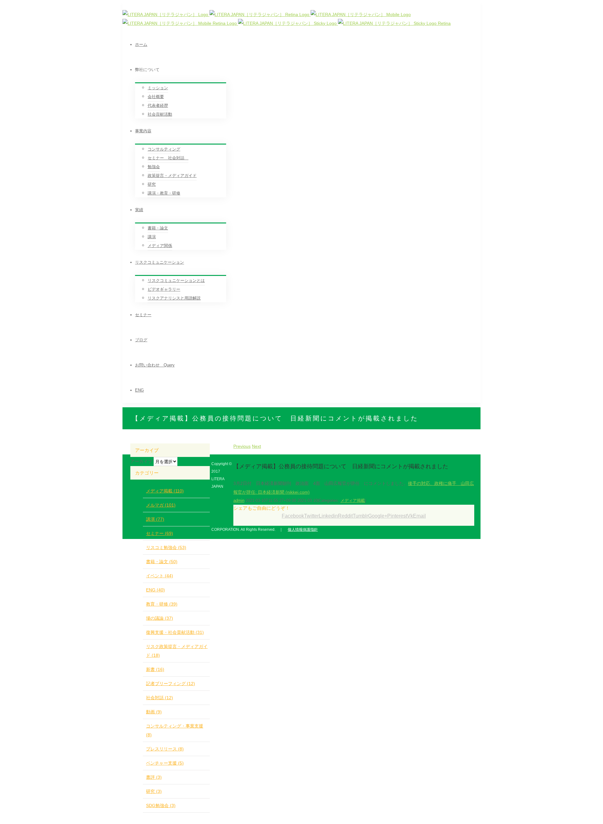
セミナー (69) (159, 533)
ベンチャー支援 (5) (165, 763)
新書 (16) (155, 669)
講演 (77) (155, 519)
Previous (242, 446)
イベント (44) (159, 575)
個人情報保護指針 (303, 529)
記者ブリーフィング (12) (170, 683)
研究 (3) (154, 791)
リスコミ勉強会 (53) (166, 547)
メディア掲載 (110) (165, 490)
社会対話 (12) (159, 697)
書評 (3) (154, 777)
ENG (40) (155, 589)
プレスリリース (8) (165, 748)
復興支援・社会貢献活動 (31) (175, 632)
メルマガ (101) (161, 505)
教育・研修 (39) (161, 604)
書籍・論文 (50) (161, 561)
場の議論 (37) (159, 618)
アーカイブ (141, 461)
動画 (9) (154, 711)
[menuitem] (308, 44)
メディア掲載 (352, 500)
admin (238, 500)
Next (256, 446)
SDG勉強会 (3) (161, 805)
